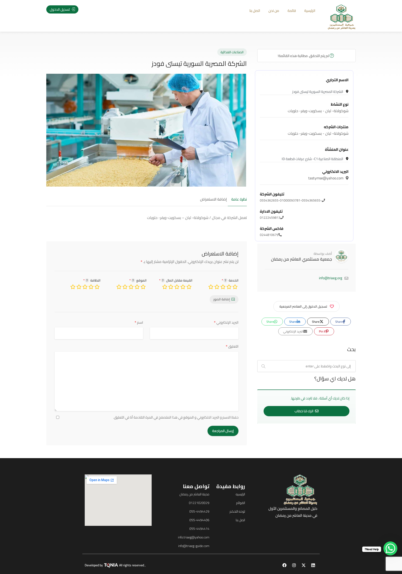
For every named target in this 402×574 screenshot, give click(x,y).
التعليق (232, 346)
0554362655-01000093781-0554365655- (291, 197)
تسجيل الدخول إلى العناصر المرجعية (303, 306)
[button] (34, 294)
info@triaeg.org (330, 278)
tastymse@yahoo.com (328, 174)
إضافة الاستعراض (213, 199)
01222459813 (271, 214)
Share (339, 321)
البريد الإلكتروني (226, 322)
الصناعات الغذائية (232, 52)
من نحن (273, 10)
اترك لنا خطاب (304, 411)
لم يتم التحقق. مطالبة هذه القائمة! (304, 55)
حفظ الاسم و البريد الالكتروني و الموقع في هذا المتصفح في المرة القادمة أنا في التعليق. (175, 417)
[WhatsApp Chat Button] (390, 548)
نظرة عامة (239, 199)
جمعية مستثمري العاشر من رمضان (301, 259)
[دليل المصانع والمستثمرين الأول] (342, 16)
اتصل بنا (254, 10)
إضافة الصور (221, 299)
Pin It (322, 331)
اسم (138, 322)
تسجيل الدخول (60, 9)
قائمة (292, 10)
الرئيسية (309, 10)
